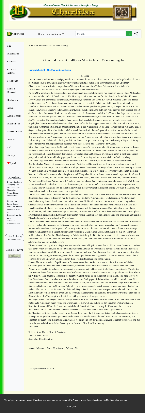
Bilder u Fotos (13, 123)
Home (41, 33)
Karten (10, 107)
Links (9, 147)
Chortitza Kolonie (11, 71)
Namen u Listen (14, 131)
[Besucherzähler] (14, 255)
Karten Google (14, 115)
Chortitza (11, 61)
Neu (9, 45)
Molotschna (12, 80)
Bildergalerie (13, 53)
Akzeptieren (72, 406)
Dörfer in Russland (11, 90)
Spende (13, 163)
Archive (10, 139)
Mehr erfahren (121, 399)
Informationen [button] (54, 33)
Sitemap (11, 155)
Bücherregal (12, 99)
